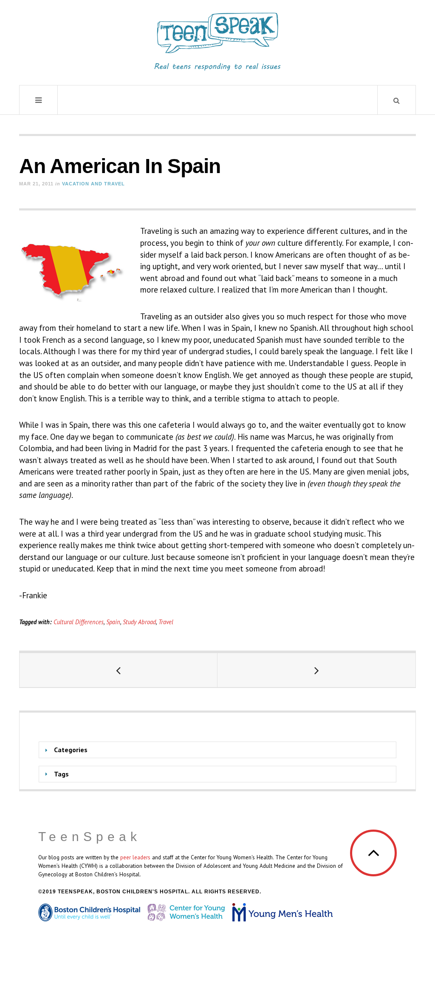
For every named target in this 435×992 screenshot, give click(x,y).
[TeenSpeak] (217, 42)
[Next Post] (316, 670)
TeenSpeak (89, 837)
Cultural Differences (79, 622)
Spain (113, 622)
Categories (71, 749)
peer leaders (135, 857)
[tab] (217, 750)
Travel (165, 622)
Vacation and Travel (93, 183)
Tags (61, 774)
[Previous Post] (119, 670)
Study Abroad (139, 622)
